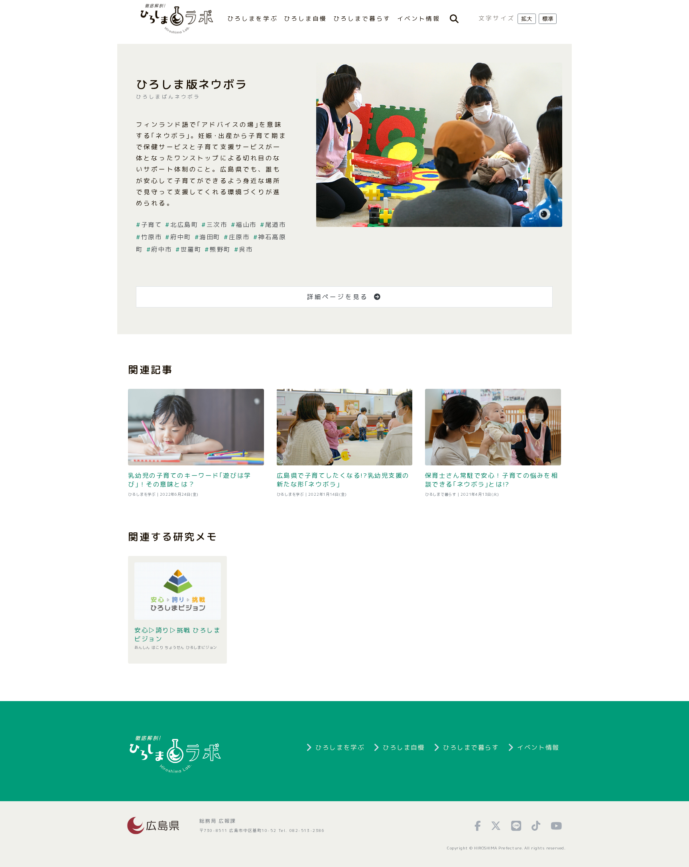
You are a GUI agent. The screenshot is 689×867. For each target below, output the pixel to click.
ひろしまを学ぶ (252, 18)
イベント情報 (419, 18)
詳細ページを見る (339, 296)
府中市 (161, 249)
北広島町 (184, 224)
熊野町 (220, 249)
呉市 (246, 249)
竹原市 (151, 237)
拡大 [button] (526, 18)
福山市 (246, 224)
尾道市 (275, 224)
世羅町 (191, 249)
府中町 (180, 237)
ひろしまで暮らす (362, 18)
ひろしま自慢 (305, 18)
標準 (547, 18)
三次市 (217, 224)
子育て (151, 224)
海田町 (209, 237)
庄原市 (239, 237)
